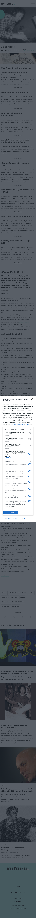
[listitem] (18, 429)
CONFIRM (11, 512)
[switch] (29, 433)
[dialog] (18, 459)
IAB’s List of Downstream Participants (20, 424)
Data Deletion (8, 518)
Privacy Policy (27, 518)
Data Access (18, 518)
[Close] (32, 399)
